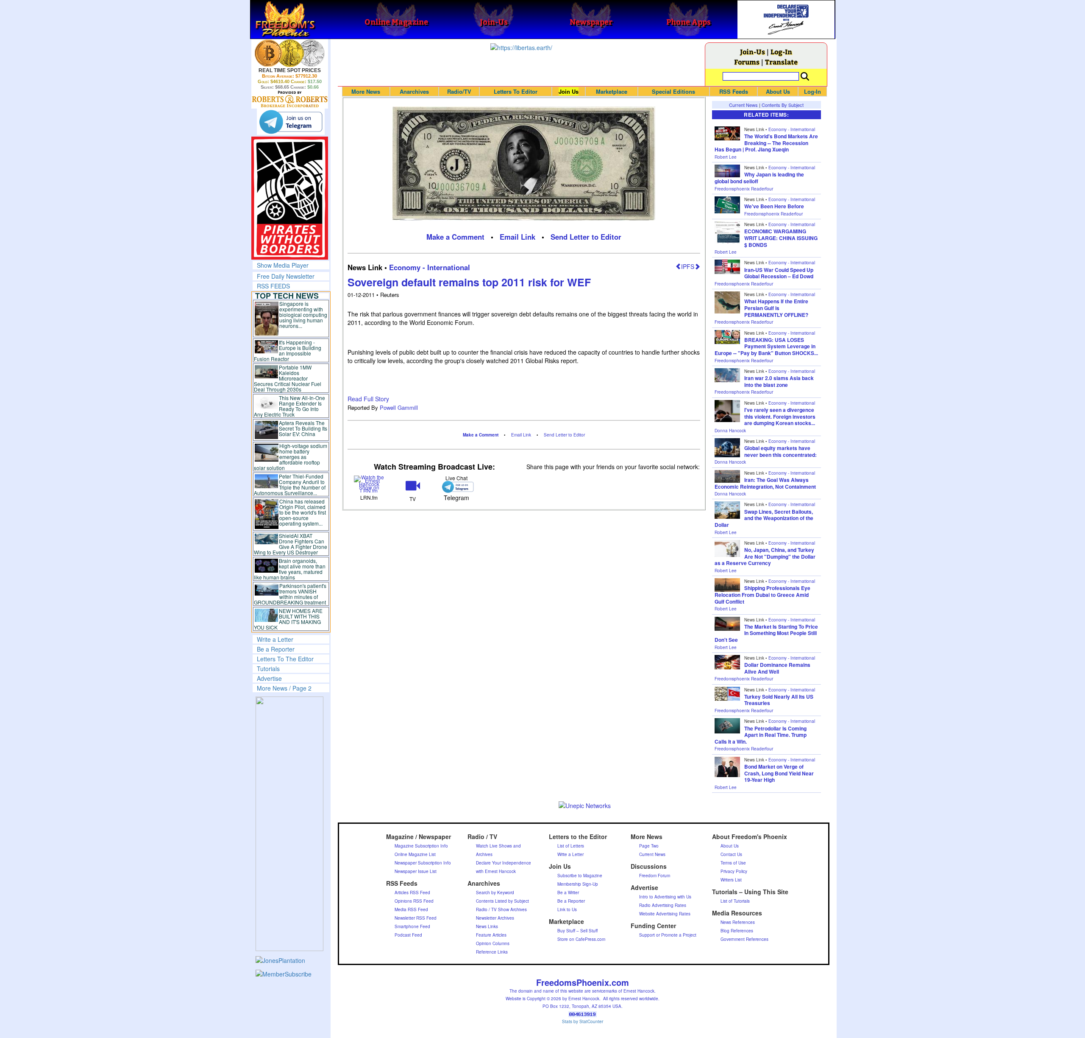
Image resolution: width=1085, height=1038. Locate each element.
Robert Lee (726, 157)
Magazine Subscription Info (421, 846)
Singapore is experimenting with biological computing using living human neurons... (303, 314)
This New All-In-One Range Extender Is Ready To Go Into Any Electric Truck (290, 406)
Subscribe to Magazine (579, 876)
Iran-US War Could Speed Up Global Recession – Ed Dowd (778, 273)
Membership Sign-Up (577, 884)
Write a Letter (275, 639)
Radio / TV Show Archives (501, 909)
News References (738, 922)
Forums (747, 61)
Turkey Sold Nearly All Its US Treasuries (778, 700)
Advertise (269, 678)
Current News (743, 104)
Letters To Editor (515, 91)
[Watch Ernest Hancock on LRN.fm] (369, 483)
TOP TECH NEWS (287, 295)
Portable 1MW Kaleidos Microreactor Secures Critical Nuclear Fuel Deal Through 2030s (287, 378)
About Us (778, 91)
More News (365, 91)
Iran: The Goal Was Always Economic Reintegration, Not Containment (765, 483)
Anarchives (414, 91)
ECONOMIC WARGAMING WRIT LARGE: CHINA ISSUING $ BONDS (781, 237)
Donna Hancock (730, 431)
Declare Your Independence (503, 863)
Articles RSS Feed (412, 892)
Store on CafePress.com (581, 939)
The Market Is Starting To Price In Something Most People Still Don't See (766, 633)
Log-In (781, 51)
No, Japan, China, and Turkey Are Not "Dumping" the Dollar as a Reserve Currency (765, 556)
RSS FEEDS (273, 286)
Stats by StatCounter (582, 1021)
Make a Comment (455, 237)
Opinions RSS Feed (414, 901)
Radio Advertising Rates (662, 905)
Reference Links (492, 952)
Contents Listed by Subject (502, 901)
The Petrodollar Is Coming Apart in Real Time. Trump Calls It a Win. (761, 735)
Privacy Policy (734, 871)
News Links (487, 926)
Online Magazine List (415, 854)
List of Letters (570, 846)
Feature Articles (491, 935)
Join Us (569, 91)
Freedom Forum (654, 876)
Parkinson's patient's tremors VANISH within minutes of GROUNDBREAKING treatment (290, 594)
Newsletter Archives (495, 918)
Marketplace (611, 91)
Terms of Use (733, 863)
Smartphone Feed (412, 926)
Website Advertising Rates (664, 914)
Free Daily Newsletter (285, 276)
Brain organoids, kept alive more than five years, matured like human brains (290, 569)
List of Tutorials (735, 901)
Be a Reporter (276, 649)
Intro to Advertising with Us (665, 897)
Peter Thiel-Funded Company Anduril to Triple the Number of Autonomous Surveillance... (290, 484)
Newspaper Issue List (416, 871)
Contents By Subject (783, 104)
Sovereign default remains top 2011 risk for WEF (469, 282)
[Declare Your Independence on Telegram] (291, 122)
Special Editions (673, 91)
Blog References (737, 931)
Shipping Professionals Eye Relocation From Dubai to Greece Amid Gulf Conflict (762, 594)
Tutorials (268, 668)
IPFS (687, 266)
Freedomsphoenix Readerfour (744, 189)
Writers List (731, 880)
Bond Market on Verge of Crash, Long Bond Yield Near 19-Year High (779, 773)
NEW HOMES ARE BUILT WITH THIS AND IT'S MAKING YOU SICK (288, 619)
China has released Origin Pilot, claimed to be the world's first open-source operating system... (302, 512)
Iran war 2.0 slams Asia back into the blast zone (779, 381)
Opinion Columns (492, 943)
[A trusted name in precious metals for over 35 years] (289, 99)
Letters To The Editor (285, 659)
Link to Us (567, 909)
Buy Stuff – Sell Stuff (577, 931)
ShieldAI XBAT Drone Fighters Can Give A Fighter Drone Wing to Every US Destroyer (291, 544)
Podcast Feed (408, 935)
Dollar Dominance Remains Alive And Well (777, 668)
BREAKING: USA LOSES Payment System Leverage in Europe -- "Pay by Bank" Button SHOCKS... (766, 346)
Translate (781, 61)
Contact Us (731, 854)
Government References (744, 939)
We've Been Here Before (774, 206)
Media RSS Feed (411, 909)
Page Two (649, 846)
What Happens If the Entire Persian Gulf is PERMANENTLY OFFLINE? (776, 307)
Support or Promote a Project (667, 935)
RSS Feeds (733, 91)
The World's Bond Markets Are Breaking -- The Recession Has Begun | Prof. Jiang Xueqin (766, 142)
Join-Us (752, 51)
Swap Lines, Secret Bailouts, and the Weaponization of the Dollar (764, 518)
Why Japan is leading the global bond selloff (759, 178)
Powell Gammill (399, 407)
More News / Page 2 (284, 688)
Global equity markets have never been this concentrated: (780, 451)
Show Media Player (283, 265)
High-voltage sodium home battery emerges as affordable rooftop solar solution (290, 456)
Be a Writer (568, 892)
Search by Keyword (495, 892)
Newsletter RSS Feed (416, 918)
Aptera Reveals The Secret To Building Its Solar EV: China (303, 428)
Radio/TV (459, 91)
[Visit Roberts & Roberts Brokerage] (289, 53)
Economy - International (429, 267)
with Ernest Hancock (496, 871)
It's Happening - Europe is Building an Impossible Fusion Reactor (288, 350)
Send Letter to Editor (586, 237)
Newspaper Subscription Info (423, 863)
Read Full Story (368, 398)
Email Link (517, 237)
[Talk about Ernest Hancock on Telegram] (456, 486)
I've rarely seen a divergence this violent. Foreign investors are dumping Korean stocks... (779, 416)
